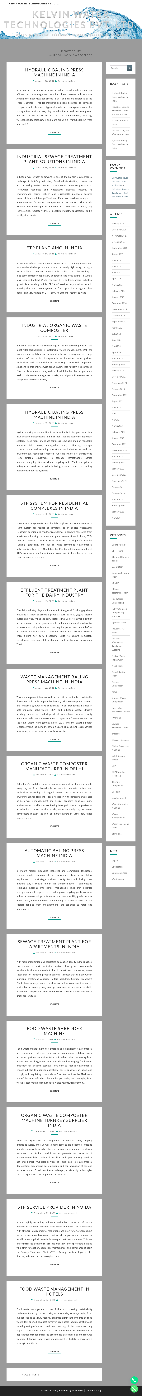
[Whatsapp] (134, 1389)
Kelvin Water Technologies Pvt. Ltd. (34, 3)
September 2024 (119, 321)
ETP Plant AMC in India (54, 247)
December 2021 (119, 474)
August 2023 (117, 401)
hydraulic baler (119, 622)
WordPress (77, 1390)
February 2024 (118, 364)
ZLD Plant (116, 833)
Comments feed (119, 872)
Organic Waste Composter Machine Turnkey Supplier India (54, 1120)
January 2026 (118, 223)
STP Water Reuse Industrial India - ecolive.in (120, 181)
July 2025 (116, 260)
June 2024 (116, 340)
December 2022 (119, 444)
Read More (55, 132)
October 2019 (118, 493)
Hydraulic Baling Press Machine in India (54, 72)
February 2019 (118, 505)
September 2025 (119, 248)
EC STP (115, 582)
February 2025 (118, 291)
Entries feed (117, 866)
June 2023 (116, 413)
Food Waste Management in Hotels (54, 1291)
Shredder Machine (120, 740)
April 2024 (116, 352)
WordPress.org (119, 879)
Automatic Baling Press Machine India (54, 853)
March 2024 (117, 358)
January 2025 (118, 297)
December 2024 (119, 303)
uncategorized (119, 798)
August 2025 (117, 254)
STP (114, 765)
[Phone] (134, 1380)
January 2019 (118, 511)
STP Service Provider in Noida (54, 1207)
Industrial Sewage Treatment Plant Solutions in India (54, 159)
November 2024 (119, 309)
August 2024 (117, 327)
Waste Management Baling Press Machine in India (54, 679)
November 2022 (119, 450)
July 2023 (116, 407)
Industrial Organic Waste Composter (54, 328)
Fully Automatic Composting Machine (119, 612)
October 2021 (118, 487)
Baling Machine (119, 544)
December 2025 (119, 229)
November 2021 (119, 481)
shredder (116, 733)
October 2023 (118, 389)
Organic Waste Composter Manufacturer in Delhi (54, 766)
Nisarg (97, 1390)
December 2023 (119, 376)
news (114, 691)
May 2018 (116, 517)
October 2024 (118, 315)
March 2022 (117, 456)
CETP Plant (117, 550)
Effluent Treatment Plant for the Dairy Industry (54, 592)
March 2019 (117, 499)
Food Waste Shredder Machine (54, 1031)
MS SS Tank (117, 665)
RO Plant (116, 717)
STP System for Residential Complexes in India (54, 506)
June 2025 (116, 266)
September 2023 (119, 395)
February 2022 (118, 462)
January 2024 (118, 370)
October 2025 (118, 241)
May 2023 (116, 419)
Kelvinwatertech (67, 81)
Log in (115, 860)
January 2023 (118, 438)
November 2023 (119, 383)
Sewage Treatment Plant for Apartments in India (54, 944)
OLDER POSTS (31, 1374)
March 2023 (117, 425)
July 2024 (116, 333)
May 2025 (116, 272)
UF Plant (116, 791)
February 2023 (118, 432)
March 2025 (117, 284)
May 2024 (116, 346)
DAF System (117, 566)
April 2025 (116, 278)
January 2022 (118, 468)
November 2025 (119, 235)
